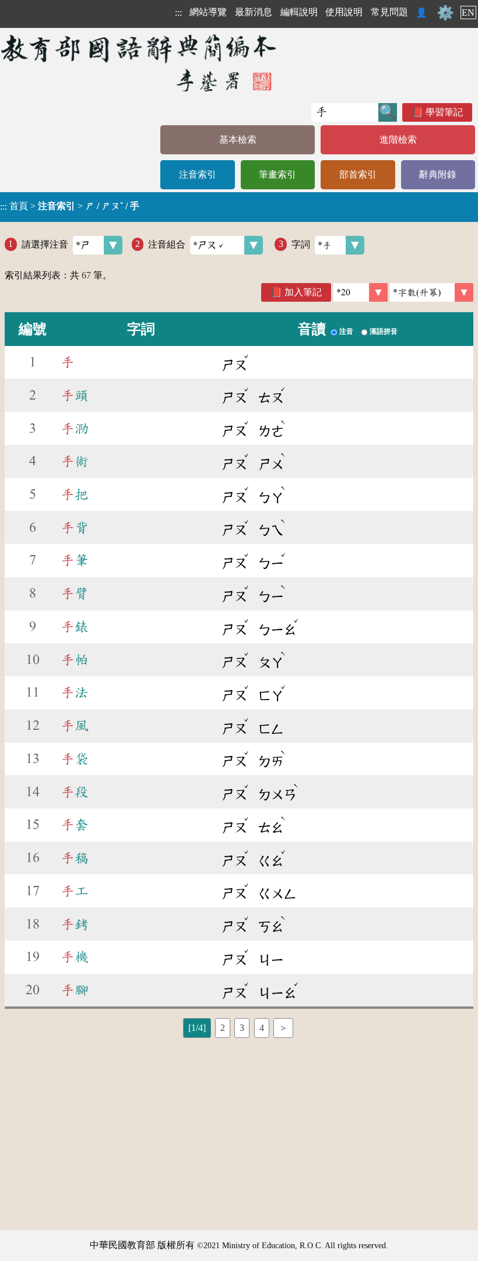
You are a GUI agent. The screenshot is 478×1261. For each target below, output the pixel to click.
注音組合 (166, 244)
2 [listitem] (222, 1028)
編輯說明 (299, 12)
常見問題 (389, 12)
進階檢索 (398, 139)
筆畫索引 (277, 174)
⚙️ (445, 12)
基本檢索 (237, 139)
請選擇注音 (45, 244)
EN (468, 12)
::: (178, 12)
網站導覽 (208, 12)
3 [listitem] (242, 1028)
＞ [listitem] (283, 1028)
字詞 (300, 244)
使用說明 (344, 12)
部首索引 (358, 174)
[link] (431, 292)
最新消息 (253, 12)
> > (69, 206)
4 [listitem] (261, 1028)
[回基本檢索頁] (139, 62)
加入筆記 (303, 292)
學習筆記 (444, 112)
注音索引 (197, 174)
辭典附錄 (437, 174)
